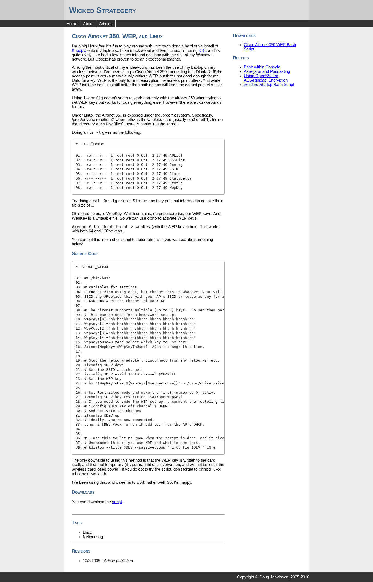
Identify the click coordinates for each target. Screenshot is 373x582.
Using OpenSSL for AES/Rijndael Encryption (266, 78)
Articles (106, 24)
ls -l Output (93, 143)
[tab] (148, 144)
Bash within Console (262, 67)
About (88, 24)
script (117, 502)
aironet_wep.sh (95, 266)
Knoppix (79, 50)
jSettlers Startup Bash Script (269, 84)
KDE (203, 50)
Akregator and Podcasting (267, 71)
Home (71, 24)
